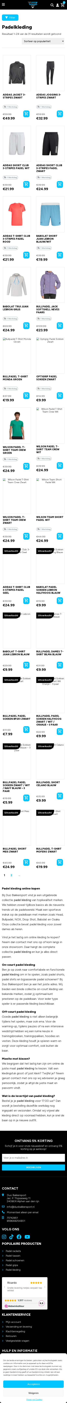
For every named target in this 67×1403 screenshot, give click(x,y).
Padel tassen (13, 1255)
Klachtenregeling (15, 1331)
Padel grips (12, 1265)
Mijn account (13, 1321)
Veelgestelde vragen (17, 1340)
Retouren (11, 1336)
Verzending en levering (19, 1326)
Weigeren (33, 1393)
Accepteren (33, 1384)
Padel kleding (13, 1269)
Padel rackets (13, 1251)
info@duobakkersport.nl (20, 1206)
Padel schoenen (15, 1260)
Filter (12, 17)
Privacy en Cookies (34, 1399)
